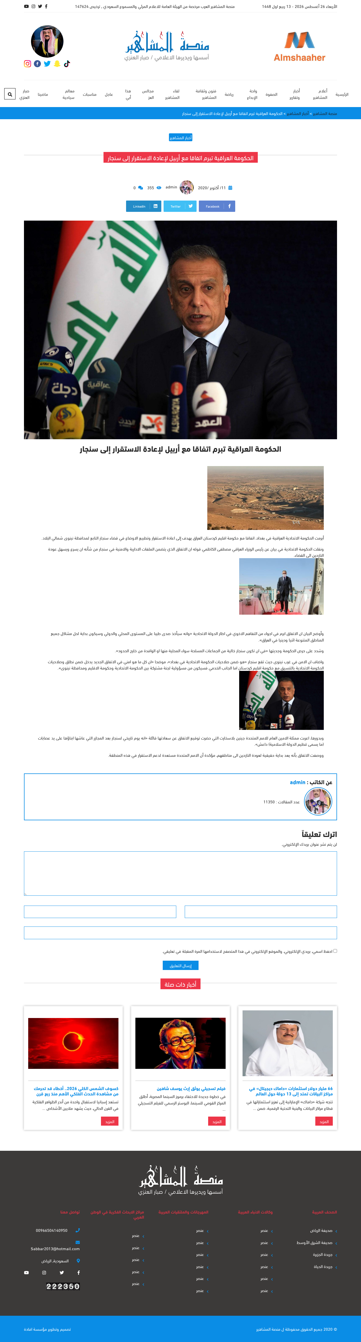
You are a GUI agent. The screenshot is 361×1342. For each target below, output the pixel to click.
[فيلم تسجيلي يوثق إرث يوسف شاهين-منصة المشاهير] (180, 1043)
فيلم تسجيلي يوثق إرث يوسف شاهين (191, 1088)
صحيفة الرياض (321, 1230)
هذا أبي (128, 93)
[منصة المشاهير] (167, 46)
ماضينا (43, 94)
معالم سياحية (68, 93)
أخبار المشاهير (180, 137)
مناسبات (89, 94)
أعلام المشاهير (320, 93)
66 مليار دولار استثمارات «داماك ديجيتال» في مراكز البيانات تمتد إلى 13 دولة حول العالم (291, 1090)
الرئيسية (342, 94)
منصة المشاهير (268, 1329)
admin (172, 186)
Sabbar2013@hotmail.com (55, 1248)
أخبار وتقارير (295, 93)
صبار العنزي (24, 93)
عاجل (109, 94)
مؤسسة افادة (35, 1329)
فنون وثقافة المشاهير (206, 93)
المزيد (324, 1121)
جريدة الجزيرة (323, 1254)
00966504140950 (52, 1230)
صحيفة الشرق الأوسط (315, 1242)
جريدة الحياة (323, 1266)
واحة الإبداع (252, 93)
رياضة (229, 94)
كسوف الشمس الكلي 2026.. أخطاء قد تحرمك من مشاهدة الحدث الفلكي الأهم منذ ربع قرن (76, 1090)
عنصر (264, 1230)
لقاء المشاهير (172, 93)
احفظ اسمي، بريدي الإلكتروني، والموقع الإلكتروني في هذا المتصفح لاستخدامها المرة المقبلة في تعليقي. (247, 951)
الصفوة (271, 94)
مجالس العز (148, 93)
